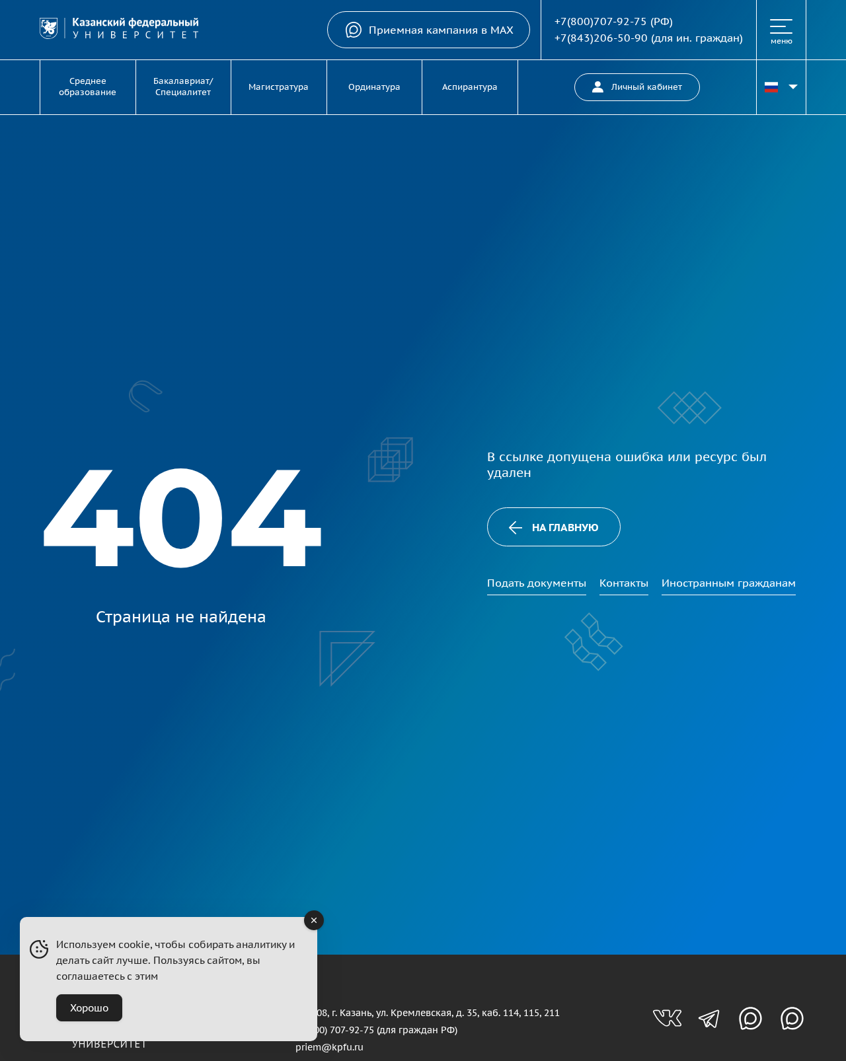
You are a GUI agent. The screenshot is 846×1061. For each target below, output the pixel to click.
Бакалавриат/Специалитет (183, 86)
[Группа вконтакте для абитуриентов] (667, 1018)
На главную (565, 527)
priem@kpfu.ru (329, 1047)
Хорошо (89, 1008)
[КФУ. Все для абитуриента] (119, 30)
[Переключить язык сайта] (781, 87)
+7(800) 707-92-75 (334, 1029)
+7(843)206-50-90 (601, 37)
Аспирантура (470, 86)
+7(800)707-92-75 (601, 21)
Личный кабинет (646, 86)
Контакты (623, 582)
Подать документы (536, 582)
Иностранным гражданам (729, 582)
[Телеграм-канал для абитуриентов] (709, 1018)
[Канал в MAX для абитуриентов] (750, 1018)
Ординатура (374, 86)
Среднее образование (87, 86)
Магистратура (279, 86)
